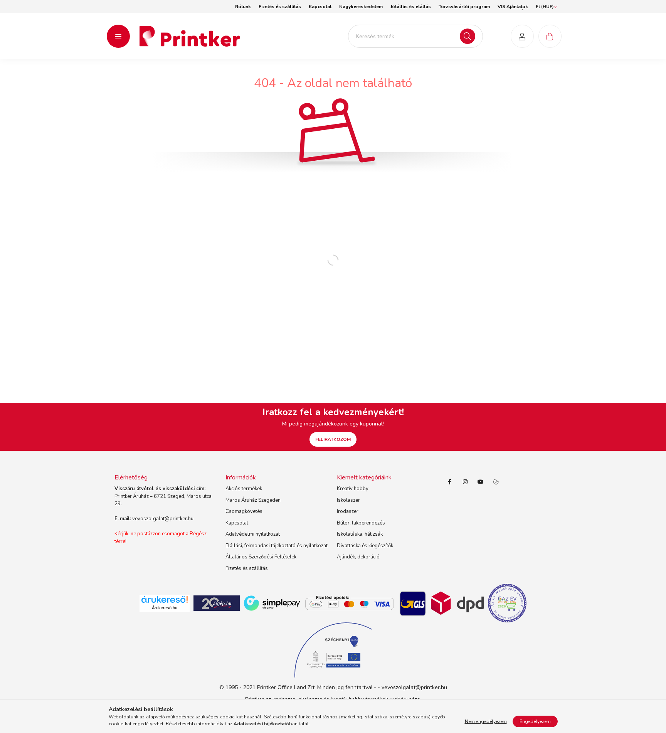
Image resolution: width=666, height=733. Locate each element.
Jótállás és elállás (410, 6)
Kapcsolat (320, 6)
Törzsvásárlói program (464, 6)
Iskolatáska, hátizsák (360, 534)
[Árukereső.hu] (164, 599)
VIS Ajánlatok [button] (513, 6)
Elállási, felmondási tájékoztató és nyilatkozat (276, 545)
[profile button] (522, 36)
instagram (465, 481)
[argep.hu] (216, 603)
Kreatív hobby (352, 488)
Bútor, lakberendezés (361, 522)
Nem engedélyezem (486, 721)
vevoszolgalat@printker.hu (162, 518)
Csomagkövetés (243, 511)
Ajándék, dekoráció (358, 556)
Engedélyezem (535, 721)
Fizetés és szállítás (280, 6)
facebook (449, 481)
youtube (480, 481)
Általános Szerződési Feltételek (260, 556)
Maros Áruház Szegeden (253, 500)
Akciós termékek (243, 488)
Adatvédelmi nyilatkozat (252, 534)
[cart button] (550, 36)
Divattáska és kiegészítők (365, 545)
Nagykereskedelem (361, 6)
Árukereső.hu (164, 607)
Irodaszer (347, 511)
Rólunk (243, 6)
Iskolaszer (348, 500)
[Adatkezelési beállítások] (496, 481)
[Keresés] (467, 36)
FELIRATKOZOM (333, 439)
